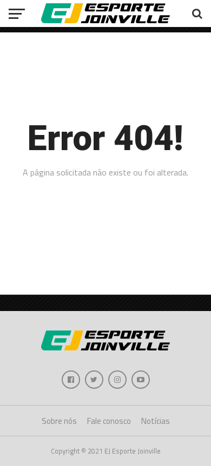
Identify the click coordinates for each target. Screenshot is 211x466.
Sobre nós (59, 421)
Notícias (155, 421)
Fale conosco (109, 421)
